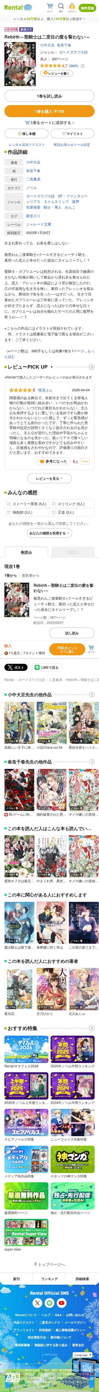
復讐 (75, 201)
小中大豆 (47, 45)
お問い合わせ (75, 1315)
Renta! (9, 679)
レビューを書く (59, 73)
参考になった (56, 461)
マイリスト (75, 133)
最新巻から (31, 575)
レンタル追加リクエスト (27, 144)
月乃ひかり (45, 1013)
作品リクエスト (24, 1322)
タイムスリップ (56, 201)
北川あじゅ (77, 1013)
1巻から (10, 575)
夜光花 (9, 1013)
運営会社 (78, 1345)
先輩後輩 (33, 207)
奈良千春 (64, 45)
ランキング (49, 1278)
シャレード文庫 (38, 224)
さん (45, 390)
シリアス (33, 201)
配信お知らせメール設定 (72, 144)
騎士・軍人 (53, 207)
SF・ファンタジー (73, 196)
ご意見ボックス (49, 1322)
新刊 (16, 1278)
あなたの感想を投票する (47, 533)
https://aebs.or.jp (34, 1385)
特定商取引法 (37, 1337)
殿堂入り (33, 215)
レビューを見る (47, 478)
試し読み (72, 632)
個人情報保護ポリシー (71, 1330)
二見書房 (33, 179)
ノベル (31, 187)
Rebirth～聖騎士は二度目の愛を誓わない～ (64, 587)
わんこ (70, 207)
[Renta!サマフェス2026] (27, 7)
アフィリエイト (24, 1330)
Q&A (58, 1315)
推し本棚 (28, 133)
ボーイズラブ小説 (73, 52)
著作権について (61, 1337)
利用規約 (45, 1330)
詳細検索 (82, 1278)
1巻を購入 (49, 111)
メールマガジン (75, 1322)
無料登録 (87, 7)
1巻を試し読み (49, 96)
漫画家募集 (22, 1345)
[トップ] (13, 7)
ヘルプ (45, 1315)
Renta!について (26, 1315)
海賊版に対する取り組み (51, 1345)
